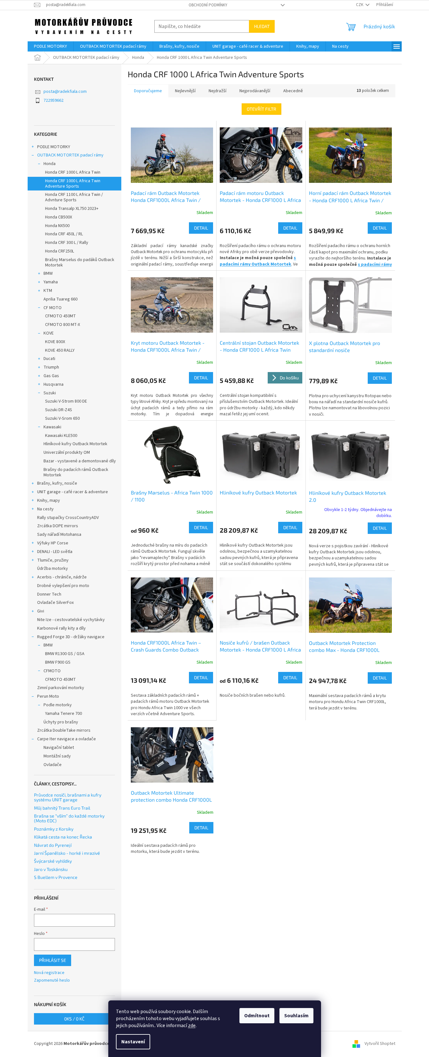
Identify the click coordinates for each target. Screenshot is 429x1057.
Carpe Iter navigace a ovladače (66, 739)
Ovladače (53, 765)
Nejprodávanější (254, 91)
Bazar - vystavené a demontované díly (80, 461)
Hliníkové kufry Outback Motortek (75, 444)
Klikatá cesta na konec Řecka (63, 836)
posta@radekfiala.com (65, 91)
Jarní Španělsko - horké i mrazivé (67, 853)
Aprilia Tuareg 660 (60, 299)
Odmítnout (257, 1015)
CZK (360, 5)
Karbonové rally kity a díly (61, 628)
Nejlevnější (185, 91)
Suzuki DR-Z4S (58, 410)
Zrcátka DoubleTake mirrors (63, 730)
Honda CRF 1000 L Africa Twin (72, 172)
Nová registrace (49, 973)
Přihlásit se (52, 960)
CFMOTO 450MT (60, 316)
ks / (74, 1018)
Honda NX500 (57, 226)
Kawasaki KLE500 (61, 435)
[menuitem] (50, 46)
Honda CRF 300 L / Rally (66, 242)
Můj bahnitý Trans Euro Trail (62, 807)
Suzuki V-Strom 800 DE (66, 401)
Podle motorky (58, 705)
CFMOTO (52, 671)
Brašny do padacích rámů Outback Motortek (76, 472)
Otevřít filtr (261, 109)
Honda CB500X (58, 217)
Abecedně (293, 91)
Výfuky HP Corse (52, 543)
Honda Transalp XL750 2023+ (71, 208)
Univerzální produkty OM (67, 452)
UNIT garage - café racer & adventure (72, 492)
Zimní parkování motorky (60, 688)
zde (192, 1025)
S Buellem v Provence (55, 877)
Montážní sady (57, 756)
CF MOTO (53, 308)
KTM (48, 290)
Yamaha (51, 282)
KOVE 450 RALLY (60, 350)
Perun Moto (48, 696)
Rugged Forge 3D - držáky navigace (70, 637)
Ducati (49, 359)
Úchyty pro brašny (61, 722)
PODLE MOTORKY (53, 147)
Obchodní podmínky (208, 5)
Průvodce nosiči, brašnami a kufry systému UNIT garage (67, 797)
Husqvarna (54, 384)
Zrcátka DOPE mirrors (57, 526)
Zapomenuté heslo (52, 981)
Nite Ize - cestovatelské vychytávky (71, 620)
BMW (48, 273)
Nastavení (133, 1041)
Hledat (262, 26)
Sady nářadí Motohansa (59, 534)
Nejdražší (217, 91)
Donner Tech (49, 594)
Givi (40, 611)
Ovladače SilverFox (55, 602)
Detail (201, 228)
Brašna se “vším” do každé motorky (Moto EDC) (69, 818)
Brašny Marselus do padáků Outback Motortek (79, 262)
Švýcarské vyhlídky (53, 861)
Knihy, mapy (48, 500)
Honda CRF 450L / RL (64, 234)
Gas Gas (51, 376)
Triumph (51, 367)
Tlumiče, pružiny (53, 560)
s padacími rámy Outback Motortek (258, 261)
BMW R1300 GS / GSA (64, 654)
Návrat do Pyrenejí (52, 845)
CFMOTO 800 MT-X (62, 324)
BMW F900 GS (57, 662)
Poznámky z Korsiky (53, 828)
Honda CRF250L (59, 251)
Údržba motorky (52, 568)
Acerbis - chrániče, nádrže (62, 577)
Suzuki (50, 393)
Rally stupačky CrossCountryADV (68, 518)
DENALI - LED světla (54, 552)
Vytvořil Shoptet (380, 1044)
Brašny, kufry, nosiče (57, 483)
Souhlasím (296, 1015)
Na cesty (45, 509)
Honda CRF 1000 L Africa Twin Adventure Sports (72, 184)
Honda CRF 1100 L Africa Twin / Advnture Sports (74, 197)
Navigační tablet (59, 747)
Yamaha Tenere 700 (63, 713)
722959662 (54, 100)
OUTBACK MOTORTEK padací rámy (70, 155)
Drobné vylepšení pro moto (63, 586)
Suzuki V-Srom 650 (62, 418)
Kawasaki (52, 427)
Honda (50, 164)
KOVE (49, 333)
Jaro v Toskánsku (51, 869)
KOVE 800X (55, 342)
